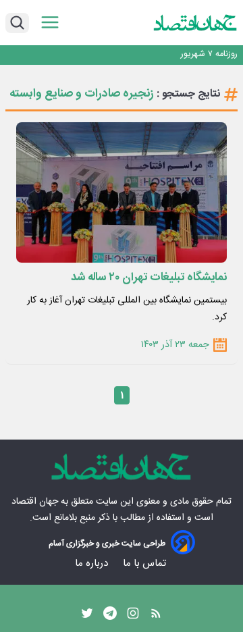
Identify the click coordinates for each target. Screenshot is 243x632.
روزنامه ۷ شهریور (209, 54)
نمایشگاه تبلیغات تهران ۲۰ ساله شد (149, 277)
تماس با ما (146, 563)
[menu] (50, 22)
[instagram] (133, 616)
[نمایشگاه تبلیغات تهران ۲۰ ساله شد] (121, 192)
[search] (17, 23)
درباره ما (93, 563)
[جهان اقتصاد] (195, 22)
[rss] (156, 616)
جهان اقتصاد (34, 502)
